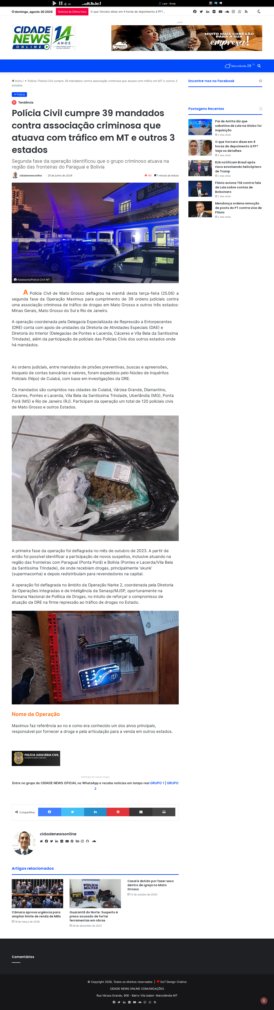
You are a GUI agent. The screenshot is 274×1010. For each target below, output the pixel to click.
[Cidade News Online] (44, 37)
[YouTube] (68, 841)
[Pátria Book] (252, 11)
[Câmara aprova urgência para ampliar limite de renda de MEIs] (37, 893)
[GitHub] (88, 841)
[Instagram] (83, 841)
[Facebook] (49, 812)
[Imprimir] (163, 812)
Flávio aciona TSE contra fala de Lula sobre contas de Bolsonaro (238, 187)
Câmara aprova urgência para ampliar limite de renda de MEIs (36, 914)
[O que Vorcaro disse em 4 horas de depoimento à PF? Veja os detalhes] (200, 148)
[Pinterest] (118, 812)
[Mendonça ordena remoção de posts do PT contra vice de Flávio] (200, 209)
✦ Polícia (30, 81)
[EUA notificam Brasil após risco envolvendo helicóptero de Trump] (200, 168)
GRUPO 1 (157, 783)
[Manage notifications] (264, 1000)
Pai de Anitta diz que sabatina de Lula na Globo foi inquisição (238, 125)
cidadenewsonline (30, 175)
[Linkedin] (95, 812)
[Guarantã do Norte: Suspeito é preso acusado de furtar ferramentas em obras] (95, 893)
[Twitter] (72, 812)
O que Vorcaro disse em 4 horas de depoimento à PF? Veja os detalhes (138, 11)
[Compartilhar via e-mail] (140, 812)
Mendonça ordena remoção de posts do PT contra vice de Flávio (238, 207)
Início (18, 81)
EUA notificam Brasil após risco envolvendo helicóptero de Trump (238, 166)
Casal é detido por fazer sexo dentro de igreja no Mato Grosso (150, 885)
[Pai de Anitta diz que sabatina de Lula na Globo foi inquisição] (200, 127)
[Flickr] (63, 841)
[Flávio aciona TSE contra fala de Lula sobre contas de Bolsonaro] (200, 189)
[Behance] (78, 841)
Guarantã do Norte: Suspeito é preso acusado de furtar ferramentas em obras (94, 916)
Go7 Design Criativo (173, 981)
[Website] (42, 841)
